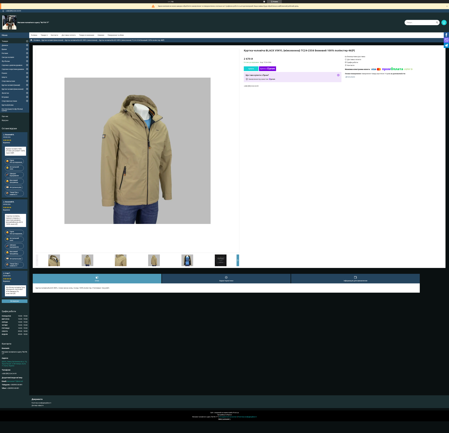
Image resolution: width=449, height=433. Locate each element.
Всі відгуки (15, 301)
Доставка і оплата (69, 35)
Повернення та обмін (116, 35)
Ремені (4, 73)
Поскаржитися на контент (228, 417)
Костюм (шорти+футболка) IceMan (12, 110)
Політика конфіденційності (41, 403)
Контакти (54, 35)
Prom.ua (236, 412)
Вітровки (5, 97)
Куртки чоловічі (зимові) (11, 85)
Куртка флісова (7, 105)
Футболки (6, 61)
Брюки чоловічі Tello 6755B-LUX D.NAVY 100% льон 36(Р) (15, 151)
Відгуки (5, 120)
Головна (34, 35)
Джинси (5, 45)
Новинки (101, 35)
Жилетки (5, 93)
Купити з (263, 69)
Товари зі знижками (86, 35)
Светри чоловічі (8, 57)
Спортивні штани (8, 81)
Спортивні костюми (9, 101)
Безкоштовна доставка (356, 56)
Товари (43, 35)
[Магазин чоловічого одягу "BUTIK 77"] (9, 22)
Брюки (4, 49)
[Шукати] (437, 22)
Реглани (5, 53)
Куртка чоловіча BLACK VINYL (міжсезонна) (81, 40)
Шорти (4, 77)
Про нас (5, 116)
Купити (251, 69)
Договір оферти (37, 405)
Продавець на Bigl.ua (224, 414)
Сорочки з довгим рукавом (12, 65)
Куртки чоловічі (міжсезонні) (52, 40)
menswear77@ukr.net (15, 381)
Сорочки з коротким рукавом (13, 69)
